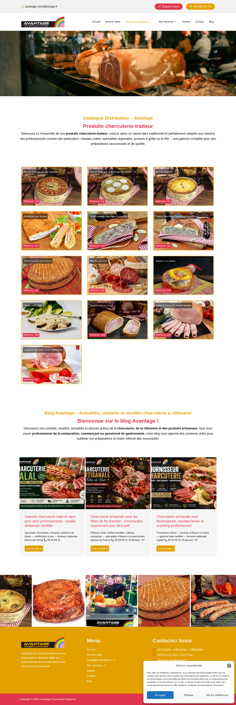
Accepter (160, 695)
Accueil (96, 21)
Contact (199, 21)
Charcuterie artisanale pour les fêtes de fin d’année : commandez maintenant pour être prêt (117, 521)
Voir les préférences (217, 695)
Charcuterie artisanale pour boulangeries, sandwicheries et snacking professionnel (180, 521)
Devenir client (112, 21)
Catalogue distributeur (137, 21)
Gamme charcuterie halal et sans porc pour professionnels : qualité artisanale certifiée (50, 521)
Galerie (186, 21)
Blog (211, 21)
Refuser (188, 695)
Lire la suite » (33, 548)
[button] (229, 665)
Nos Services (166, 21)
